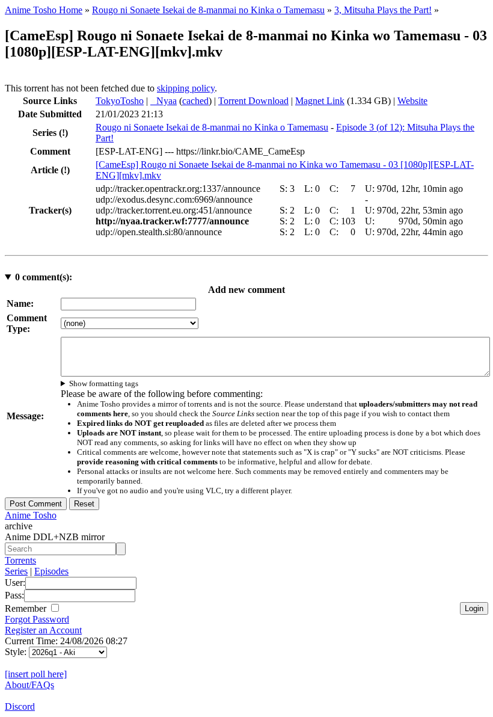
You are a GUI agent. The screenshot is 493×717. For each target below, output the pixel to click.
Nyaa (163, 101)
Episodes (51, 571)
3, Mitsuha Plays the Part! (383, 10)
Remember (27, 608)
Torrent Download (253, 101)
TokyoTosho (120, 101)
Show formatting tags (103, 383)
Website (412, 101)
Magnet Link (319, 101)
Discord (20, 706)
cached (195, 101)
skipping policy (186, 88)
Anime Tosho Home (43, 10)
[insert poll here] (36, 674)
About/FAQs (29, 685)
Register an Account (43, 630)
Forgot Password (37, 619)
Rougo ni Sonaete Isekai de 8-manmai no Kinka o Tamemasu (208, 10)
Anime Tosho (31, 515)
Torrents (20, 560)
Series (16, 571)
